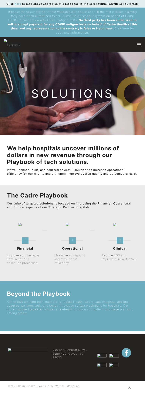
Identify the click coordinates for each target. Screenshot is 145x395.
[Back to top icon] (129, 388)
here (18, 3)
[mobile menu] (139, 44)
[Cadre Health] (12, 44)
